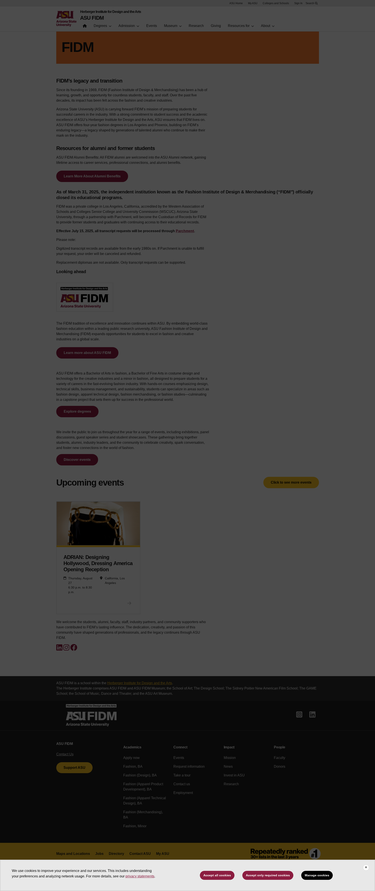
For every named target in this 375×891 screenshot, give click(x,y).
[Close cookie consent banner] (366, 867)
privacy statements (139, 876)
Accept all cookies (217, 875)
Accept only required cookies (268, 875)
